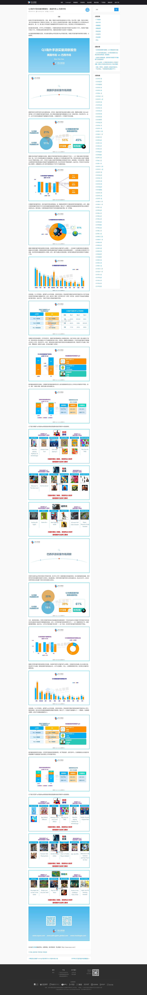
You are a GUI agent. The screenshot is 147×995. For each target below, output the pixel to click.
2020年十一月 (99, 169)
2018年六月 (99, 251)
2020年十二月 (99, 166)
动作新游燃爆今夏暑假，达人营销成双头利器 (107, 50)
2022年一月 (99, 128)
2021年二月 (99, 160)
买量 (31, 952)
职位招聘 (74, 974)
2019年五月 (99, 222)
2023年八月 (99, 78)
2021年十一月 (99, 134)
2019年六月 (99, 219)
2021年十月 (99, 137)
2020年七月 (99, 181)
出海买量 (35, 952)
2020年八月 (99, 178)
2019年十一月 (99, 204)
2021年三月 (99, 157)
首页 (62, 2)
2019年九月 (99, 210)
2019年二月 (99, 230)
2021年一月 (99, 163)
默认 (97, 40)
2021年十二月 (99, 131)
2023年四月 (99, 84)
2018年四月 (99, 257)
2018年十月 (99, 242)
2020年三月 (99, 192)
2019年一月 (99, 233)
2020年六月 (99, 184)
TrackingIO (68, 2)
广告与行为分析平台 (63, 972)
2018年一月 (99, 265)
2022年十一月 (99, 99)
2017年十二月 (99, 268)
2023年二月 (99, 90)
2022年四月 (99, 119)
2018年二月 (99, 263)
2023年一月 (99, 93)
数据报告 (75, 2)
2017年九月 (99, 277)
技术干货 (117, 2)
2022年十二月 (99, 96)
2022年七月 (99, 110)
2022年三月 (99, 122)
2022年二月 (99, 125)
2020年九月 (99, 175)
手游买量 (40, 952)
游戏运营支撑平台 (63, 976)
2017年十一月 (99, 271)
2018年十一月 (99, 239)
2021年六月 (99, 149)
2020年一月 (99, 198)
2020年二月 (99, 195)
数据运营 (110, 2)
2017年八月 (99, 280)
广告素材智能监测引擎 (63, 974)
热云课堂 (89, 2)
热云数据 (34, 947)
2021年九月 (99, 140)
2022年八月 (99, 108)
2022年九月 (99, 105)
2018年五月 (99, 254)
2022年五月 (99, 116)
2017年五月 (99, 286)
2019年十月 (99, 207)
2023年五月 (99, 81)
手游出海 (45, 952)
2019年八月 (99, 213)
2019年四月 (99, 225)
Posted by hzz (40, 11)
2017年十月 (99, 274)
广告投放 (103, 2)
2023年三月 (99, 87)
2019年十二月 (99, 201)
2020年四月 (99, 189)
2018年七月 (99, 248)
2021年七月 (99, 146)
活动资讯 (82, 2)
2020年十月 (99, 172)
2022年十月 (99, 102)
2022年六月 (99, 113)
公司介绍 (74, 972)
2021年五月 (99, 151)
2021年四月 (99, 154)
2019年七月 (99, 216)
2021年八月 (99, 143)
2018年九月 (99, 245)
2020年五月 (99, 187)
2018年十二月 (99, 236)
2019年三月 (99, 227)
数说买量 (96, 2)
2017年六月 (99, 283)
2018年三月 (99, 260)
